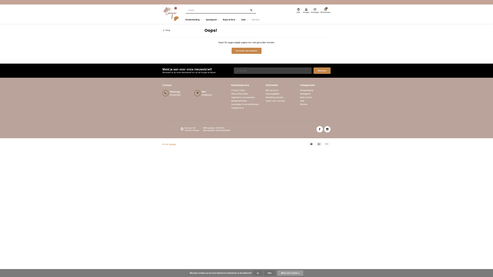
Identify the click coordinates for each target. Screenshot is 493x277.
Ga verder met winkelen (246, 51)
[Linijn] (172, 14)
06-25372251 (175, 95)
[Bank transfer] (327, 144)
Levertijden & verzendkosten (245, 104)
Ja (258, 273)
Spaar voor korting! (275, 101)
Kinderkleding (193, 19)
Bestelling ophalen (274, 97)
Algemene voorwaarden (243, 97)
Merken (255, 19)
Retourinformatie (239, 93)
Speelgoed (211, 19)
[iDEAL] (311, 144)
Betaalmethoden (239, 101)
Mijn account (272, 90)
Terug (167, 30)
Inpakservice (237, 108)
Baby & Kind (229, 19)
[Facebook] (319, 129)
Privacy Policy (238, 90)
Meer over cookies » (290, 273)
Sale (243, 19)
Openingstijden (273, 93)
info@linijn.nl (207, 95)
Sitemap (172, 144)
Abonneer (322, 71)
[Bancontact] (319, 144)
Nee (270, 273)
